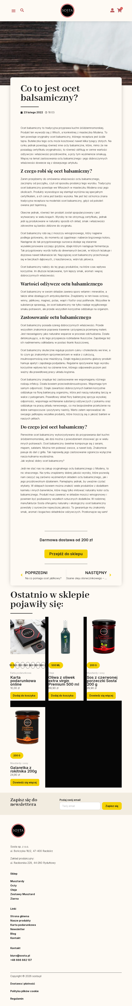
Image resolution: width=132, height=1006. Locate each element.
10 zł (12, 665)
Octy (13, 885)
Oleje (13, 889)
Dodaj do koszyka (24, 695)
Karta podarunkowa (23, 924)
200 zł (33, 665)
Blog (13, 933)
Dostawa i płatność (22, 983)
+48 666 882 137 (21, 960)
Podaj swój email (70, 799)
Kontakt (15, 938)
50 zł (23, 665)
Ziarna (14, 898)
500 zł (43, 665)
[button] (13, 11)
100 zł (28, 665)
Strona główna (19, 916)
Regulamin (17, 998)
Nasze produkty (20, 920)
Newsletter (17, 929)
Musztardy (17, 881)
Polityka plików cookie (24, 991)
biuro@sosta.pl (20, 955)
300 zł (38, 665)
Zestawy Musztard (22, 894)
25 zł (17, 665)
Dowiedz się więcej (101, 695)
